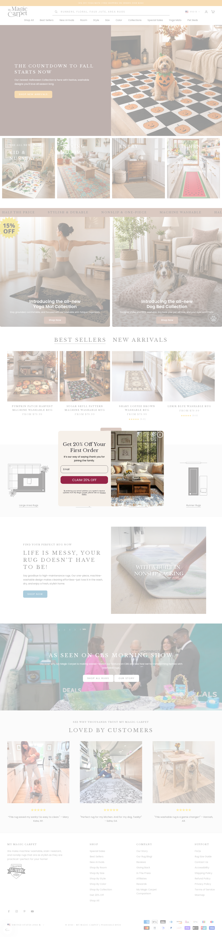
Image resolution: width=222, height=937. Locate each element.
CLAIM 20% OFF (84, 480)
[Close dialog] (160, 434)
